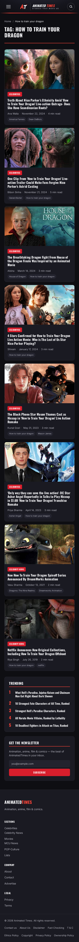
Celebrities (14, 94)
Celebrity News (16, 569)
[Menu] (8, 7)
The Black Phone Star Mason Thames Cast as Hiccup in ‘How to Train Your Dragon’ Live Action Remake (39, 418)
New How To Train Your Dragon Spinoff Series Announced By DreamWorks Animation (37, 577)
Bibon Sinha (14, 192)
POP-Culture (11, 849)
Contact (9, 877)
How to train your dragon (38, 198)
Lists (7, 855)
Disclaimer (39, 927)
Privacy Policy (43, 935)
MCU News (11, 843)
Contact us (10, 927)
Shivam (12, 349)
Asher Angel (15, 516)
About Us (25, 927)
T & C (70, 927)
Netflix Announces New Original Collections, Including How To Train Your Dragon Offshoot (37, 652)
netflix (41, 665)
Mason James (44, 433)
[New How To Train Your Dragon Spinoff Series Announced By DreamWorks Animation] (39, 544)
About (8, 871)
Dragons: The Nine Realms (22, 590)
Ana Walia (13, 113)
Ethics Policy (11, 935)
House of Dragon (17, 276)
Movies (8, 838)
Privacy (8, 899)
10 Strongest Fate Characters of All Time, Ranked (42, 703)
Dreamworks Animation (50, 590)
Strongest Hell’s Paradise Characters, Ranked (40, 711)
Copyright (27, 935)
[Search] (71, 6)
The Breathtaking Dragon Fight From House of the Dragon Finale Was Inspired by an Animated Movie (39, 261)
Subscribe (39, 772)
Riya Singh (13, 659)
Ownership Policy (64, 935)
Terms (8, 905)
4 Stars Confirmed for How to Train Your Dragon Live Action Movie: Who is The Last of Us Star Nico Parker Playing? (39, 339)
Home (7, 21)
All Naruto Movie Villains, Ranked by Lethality (40, 718)
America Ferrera (16, 119)
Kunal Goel (14, 427)
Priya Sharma (15, 510)
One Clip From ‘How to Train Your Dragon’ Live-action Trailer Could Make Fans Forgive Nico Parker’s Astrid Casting (38, 182)
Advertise (10, 883)
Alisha (11, 270)
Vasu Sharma (15, 584)
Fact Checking (56, 927)
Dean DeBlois (35, 119)
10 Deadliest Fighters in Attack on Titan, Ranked (41, 725)
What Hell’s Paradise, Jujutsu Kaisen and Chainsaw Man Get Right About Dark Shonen (42, 694)
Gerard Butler (15, 198)
